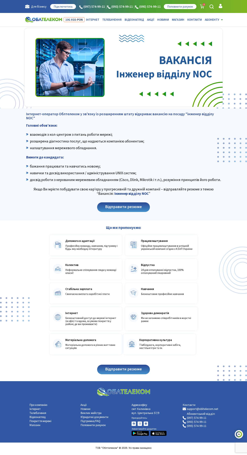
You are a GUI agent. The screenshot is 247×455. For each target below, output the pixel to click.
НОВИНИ (163, 20)
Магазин (34, 425)
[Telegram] (146, 424)
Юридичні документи (94, 417)
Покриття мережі (40, 421)
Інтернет (34, 409)
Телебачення (37, 413)
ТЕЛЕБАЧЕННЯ (112, 20)
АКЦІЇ (150, 20)
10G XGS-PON (74, 20)
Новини (85, 409)
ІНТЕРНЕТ (92, 20)
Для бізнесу (38, 6)
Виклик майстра (90, 413)
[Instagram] (140, 424)
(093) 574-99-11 (122, 7)
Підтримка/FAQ (90, 421)
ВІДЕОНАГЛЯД (134, 20)
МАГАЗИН (178, 20)
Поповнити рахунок (93, 425)
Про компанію (38, 405)
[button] (212, 7)
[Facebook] (134, 424)
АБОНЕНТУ (212, 20)
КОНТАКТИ (194, 20)
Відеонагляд (37, 417)
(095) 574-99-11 (150, 7)
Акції (83, 405)
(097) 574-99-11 (94, 7)
